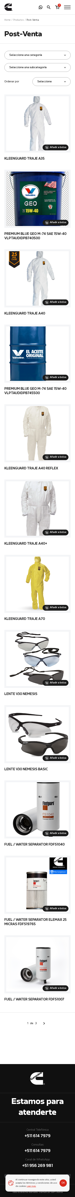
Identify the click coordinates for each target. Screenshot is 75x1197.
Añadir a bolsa (58, 147)
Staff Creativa (57, 1192)
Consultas (37, 1148)
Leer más (31, 1186)
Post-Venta (33, 20)
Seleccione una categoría (25, 55)
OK (63, 1183)
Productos (18, 20)
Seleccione (44, 81)
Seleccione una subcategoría (28, 67)
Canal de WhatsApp (37, 1163)
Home (7, 20)
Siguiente (44, 1023)
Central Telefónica (37, 1133)
